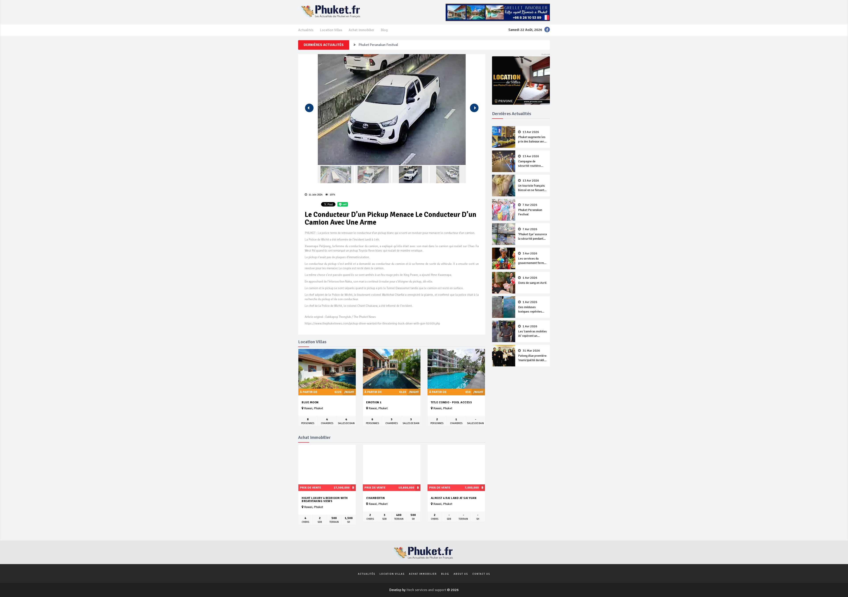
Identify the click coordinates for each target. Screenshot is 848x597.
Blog (384, 30)
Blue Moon (310, 402)
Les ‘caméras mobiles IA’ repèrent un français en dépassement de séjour (532, 331)
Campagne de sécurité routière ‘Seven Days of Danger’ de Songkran (531, 161)
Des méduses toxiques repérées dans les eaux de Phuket (530, 307)
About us (461, 573)
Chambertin (375, 498)
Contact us (481, 573)
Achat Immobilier (361, 30)
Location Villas (331, 30)
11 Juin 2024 (315, 194)
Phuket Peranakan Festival (530, 209)
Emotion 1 (374, 402)
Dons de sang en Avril (532, 280)
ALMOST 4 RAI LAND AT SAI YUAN (454, 498)
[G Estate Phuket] (498, 12)
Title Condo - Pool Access (451, 402)
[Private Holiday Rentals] (521, 80)
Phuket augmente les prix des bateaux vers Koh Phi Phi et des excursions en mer (532, 137)
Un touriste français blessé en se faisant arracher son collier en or (531, 186)
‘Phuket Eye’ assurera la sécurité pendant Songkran (397, 48)
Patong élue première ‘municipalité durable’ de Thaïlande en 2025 (532, 356)
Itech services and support (426, 590)
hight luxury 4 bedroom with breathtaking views (325, 500)
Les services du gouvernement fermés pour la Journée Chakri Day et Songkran (532, 258)
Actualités (305, 30)
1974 (332, 194)
